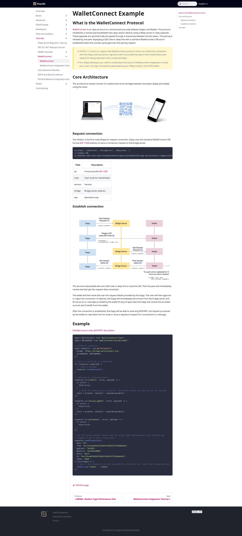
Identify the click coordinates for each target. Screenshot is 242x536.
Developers (41, 29)
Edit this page (82, 485)
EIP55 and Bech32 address (50, 74)
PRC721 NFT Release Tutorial (51, 47)
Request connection (188, 20)
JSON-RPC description (104, 330)
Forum (56, 520)
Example (182, 27)
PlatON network (60, 512)
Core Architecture (185, 16)
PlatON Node (42, 24)
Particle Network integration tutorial (54, 79)
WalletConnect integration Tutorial (55, 65)
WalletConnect (45, 56)
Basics (39, 15)
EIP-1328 (84, 143)
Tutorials (40, 38)
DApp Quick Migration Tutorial (52, 42)
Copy (169, 150)
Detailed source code (83, 330)
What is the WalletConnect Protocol (192, 13)
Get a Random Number (49, 70)
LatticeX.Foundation (62, 516)
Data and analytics (44, 33)
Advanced (40, 20)
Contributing (42, 88)
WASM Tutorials (45, 52)
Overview (40, 11)
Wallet (39, 83)
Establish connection (188, 24)
